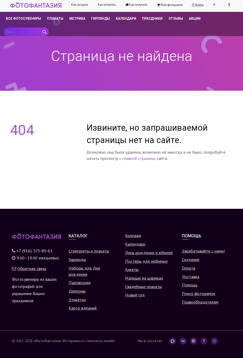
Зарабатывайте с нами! (203, 251)
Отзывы (175, 18)
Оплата (188, 268)
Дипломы (77, 291)
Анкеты (132, 269)
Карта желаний (83, 308)
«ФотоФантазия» (47, 340)
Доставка (190, 276)
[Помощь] (216, 5)
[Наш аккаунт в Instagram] (214, 341)
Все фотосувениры (23, 18)
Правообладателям (200, 302)
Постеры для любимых (146, 261)
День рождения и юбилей (149, 252)
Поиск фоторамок (198, 293)
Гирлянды (100, 18)
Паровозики (80, 282)
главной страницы (138, 158)
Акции (195, 18)
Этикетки (77, 299)
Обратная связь (31, 268)
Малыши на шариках (144, 278)
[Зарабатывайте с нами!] (231, 5)
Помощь (189, 285)
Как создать (79, 5)
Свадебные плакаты (143, 286)
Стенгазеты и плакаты (89, 251)
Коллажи (133, 235)
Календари (126, 18)
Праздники (152, 18)
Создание (190, 259)
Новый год (135, 295)
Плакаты (55, 18)
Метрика (77, 18)
